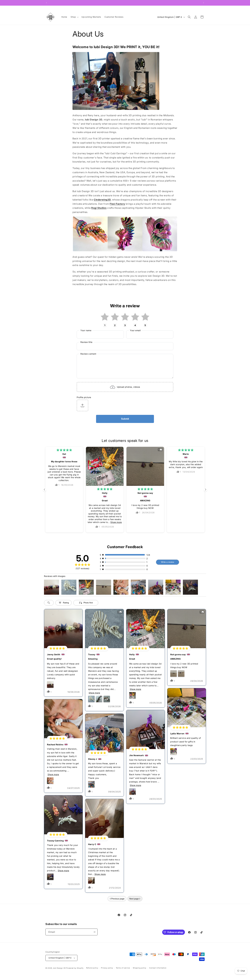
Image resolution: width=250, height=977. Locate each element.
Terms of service (123, 968)
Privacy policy (107, 968)
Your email (135, 330)
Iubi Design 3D (59, 968)
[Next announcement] (203, 2)
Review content (88, 354)
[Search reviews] (49, 603)
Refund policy (92, 968)
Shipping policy (139, 968)
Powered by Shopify (74, 968)
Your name (85, 330)
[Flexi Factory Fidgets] (125, 250)
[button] (74, 17)
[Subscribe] (94, 932)
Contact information (158, 968)
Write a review (167, 562)
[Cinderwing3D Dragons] (90, 250)
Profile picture (84, 397)
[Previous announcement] (46, 2)
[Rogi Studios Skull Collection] (159, 250)
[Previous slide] (45, 489)
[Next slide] (205, 489)
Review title (86, 342)
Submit (125, 419)
